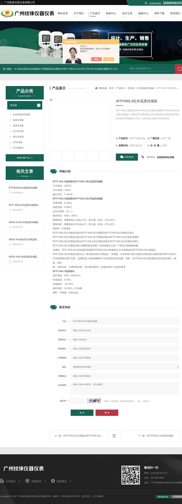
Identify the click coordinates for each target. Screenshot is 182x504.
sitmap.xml (163, 496)
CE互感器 (17, 142)
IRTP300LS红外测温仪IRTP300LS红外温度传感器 (89, 436)
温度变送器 (18, 125)
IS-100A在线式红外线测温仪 (27, 69)
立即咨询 (129, 157)
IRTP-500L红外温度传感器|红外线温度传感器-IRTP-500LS (38, 205)
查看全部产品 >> (25, 158)
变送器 (13, 105)
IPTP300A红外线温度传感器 (23, 188)
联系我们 (62, 481)
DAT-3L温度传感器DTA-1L (102, 69)
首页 (111, 88)
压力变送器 (18, 131)
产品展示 (120, 88)
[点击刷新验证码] (94, 400)
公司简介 (11, 481)
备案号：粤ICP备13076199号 (66, 496)
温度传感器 (18, 120)
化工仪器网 (98, 496)
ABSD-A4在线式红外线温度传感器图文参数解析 (33, 239)
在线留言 (36, 481)
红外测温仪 (18, 148)
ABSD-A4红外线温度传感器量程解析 (27, 256)
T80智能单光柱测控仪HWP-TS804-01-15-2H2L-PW (65, 69)
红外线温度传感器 (21, 114)
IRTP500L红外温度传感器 (160, 436)
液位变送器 (18, 136)
